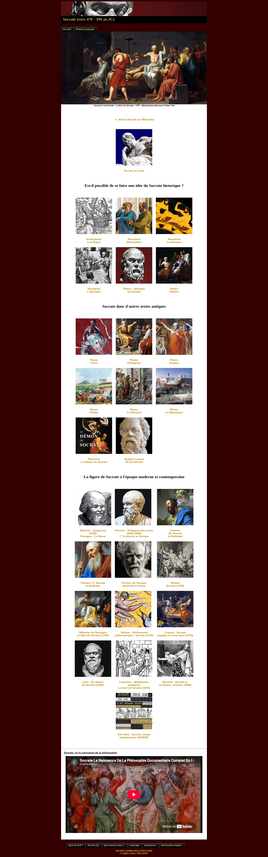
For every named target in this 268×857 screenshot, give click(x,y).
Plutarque (94, 460)
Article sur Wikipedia (136, 119)
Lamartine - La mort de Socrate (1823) (134, 684)
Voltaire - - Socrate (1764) (134, 634)
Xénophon (134, 241)
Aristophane (94, 241)
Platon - (134, 290)
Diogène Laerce (134, 460)
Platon (174, 290)
